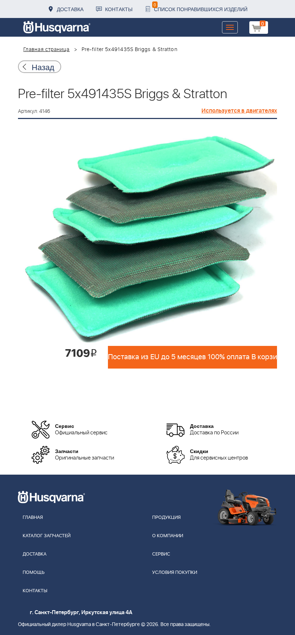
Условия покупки (174, 572)
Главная (33, 517)
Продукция (166, 517)
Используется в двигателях (239, 110)
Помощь (34, 572)
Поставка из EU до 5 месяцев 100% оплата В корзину (192, 357)
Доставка (70, 9)
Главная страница (46, 49)
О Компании (167, 536)
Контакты (118, 9)
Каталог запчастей (47, 536)
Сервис (161, 554)
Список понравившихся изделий (201, 7)
